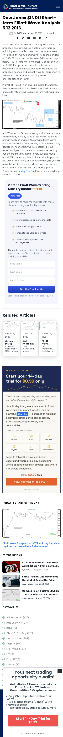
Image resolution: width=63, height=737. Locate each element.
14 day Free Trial (27, 171)
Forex (13, 659)
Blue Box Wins (17, 622)
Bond (11, 627)
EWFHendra (23, 33)
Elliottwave (16, 648)
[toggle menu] (58, 6)
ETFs (11, 654)
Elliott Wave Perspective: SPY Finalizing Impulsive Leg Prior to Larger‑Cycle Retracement (31, 545)
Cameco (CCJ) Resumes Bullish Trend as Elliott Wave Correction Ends (41, 594)
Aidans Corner (17, 617)
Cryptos (13, 643)
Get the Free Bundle (31, 289)
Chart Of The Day (20, 633)
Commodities (17, 638)
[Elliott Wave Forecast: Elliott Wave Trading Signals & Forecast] (20, 6)
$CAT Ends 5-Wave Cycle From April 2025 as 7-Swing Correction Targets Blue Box (41, 566)
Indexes (12, 664)
